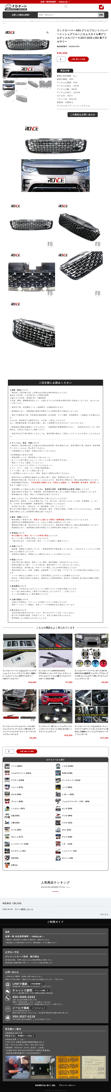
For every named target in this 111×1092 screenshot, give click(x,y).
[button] (48, 33)
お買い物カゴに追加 (78, 59)
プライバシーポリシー (67, 1085)
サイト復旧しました (24, 909)
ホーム (5, 21)
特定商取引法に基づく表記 (45, 1085)
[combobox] (68, 15)
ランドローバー (13, 21)
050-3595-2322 (24, 997)
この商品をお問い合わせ (82, 114)
